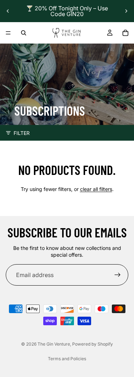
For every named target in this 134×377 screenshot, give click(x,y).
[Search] (23, 33)
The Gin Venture (54, 344)
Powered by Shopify (92, 344)
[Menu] (8, 33)
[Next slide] (126, 11)
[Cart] (125, 33)
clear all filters (96, 189)
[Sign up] (117, 274)
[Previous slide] (8, 11)
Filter (22, 133)
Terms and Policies (67, 358)
